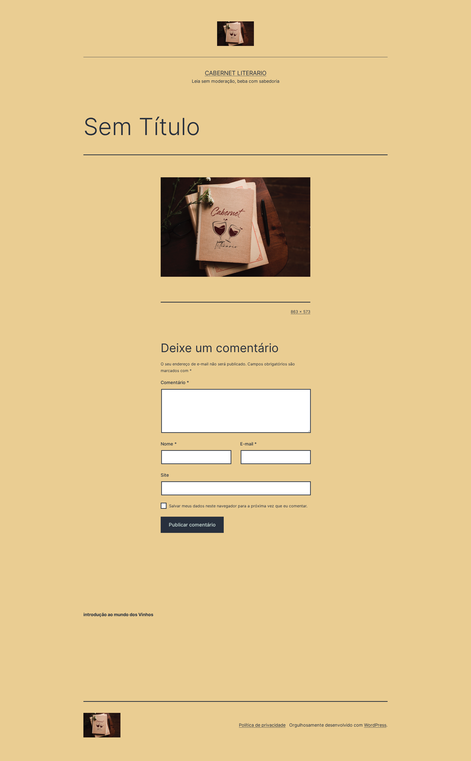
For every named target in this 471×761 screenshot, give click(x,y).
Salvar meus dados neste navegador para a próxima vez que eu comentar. (238, 505)
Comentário (175, 382)
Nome (169, 443)
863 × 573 (300, 311)
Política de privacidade (262, 725)
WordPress (375, 725)
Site (165, 475)
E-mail (248, 443)
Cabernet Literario (235, 73)
